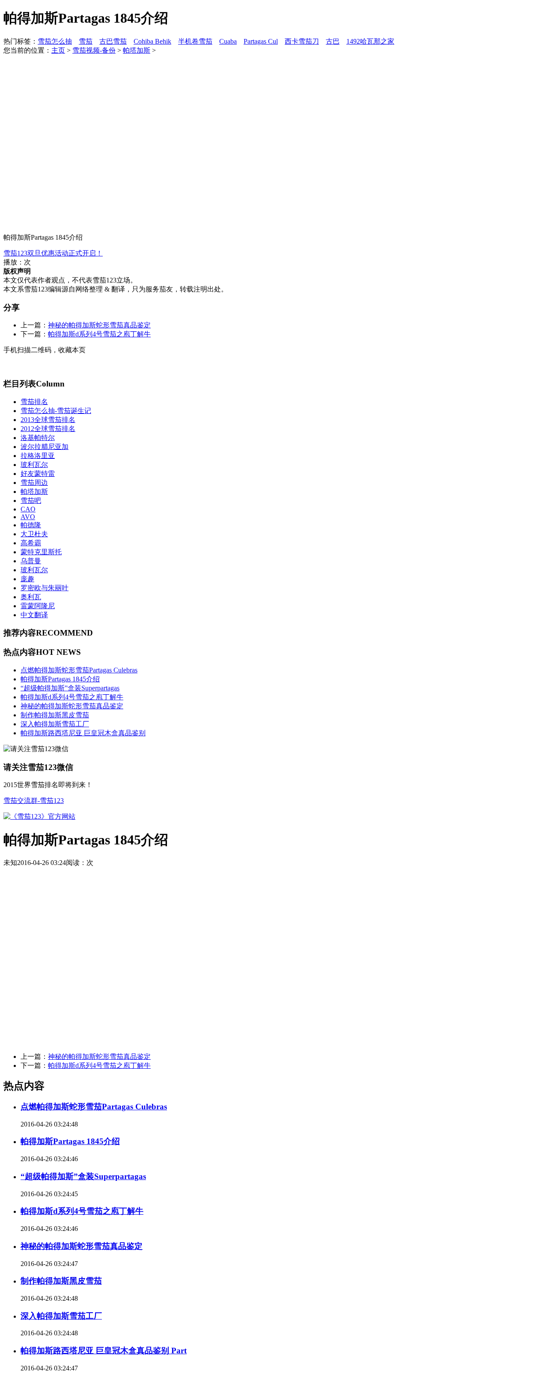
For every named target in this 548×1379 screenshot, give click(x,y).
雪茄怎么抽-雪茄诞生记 (56, 410)
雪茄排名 (34, 401)
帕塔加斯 (136, 50)
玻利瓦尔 (34, 464)
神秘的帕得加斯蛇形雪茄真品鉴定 (99, 325)
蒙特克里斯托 (41, 552)
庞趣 (27, 579)
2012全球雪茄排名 (48, 428)
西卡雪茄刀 (302, 41)
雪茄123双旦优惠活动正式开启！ (53, 253)
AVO (28, 516)
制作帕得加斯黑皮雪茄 (55, 715)
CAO (28, 509)
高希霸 (31, 543)
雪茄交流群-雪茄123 (33, 800)
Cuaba (228, 41)
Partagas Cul (261, 41)
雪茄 (85, 41)
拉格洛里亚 (38, 455)
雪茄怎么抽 (55, 41)
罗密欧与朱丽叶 (44, 587)
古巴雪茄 (113, 41)
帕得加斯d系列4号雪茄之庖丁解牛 (99, 334)
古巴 (333, 41)
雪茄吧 (31, 500)
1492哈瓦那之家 (370, 41)
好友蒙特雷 (38, 473)
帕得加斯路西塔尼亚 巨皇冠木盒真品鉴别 (83, 733)
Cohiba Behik (152, 41)
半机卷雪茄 (195, 41)
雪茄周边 (34, 482)
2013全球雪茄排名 (48, 419)
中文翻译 (34, 614)
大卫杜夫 (34, 534)
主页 (58, 50)
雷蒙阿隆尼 (38, 605)
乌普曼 (31, 561)
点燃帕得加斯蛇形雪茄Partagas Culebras (79, 670)
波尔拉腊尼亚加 (44, 446)
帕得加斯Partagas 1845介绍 (60, 679)
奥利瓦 (31, 596)
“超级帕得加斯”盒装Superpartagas (70, 688)
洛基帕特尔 (38, 437)
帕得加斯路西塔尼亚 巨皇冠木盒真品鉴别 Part (104, 1350)
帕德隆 (31, 525)
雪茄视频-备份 (94, 50)
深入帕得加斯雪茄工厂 (55, 724)
